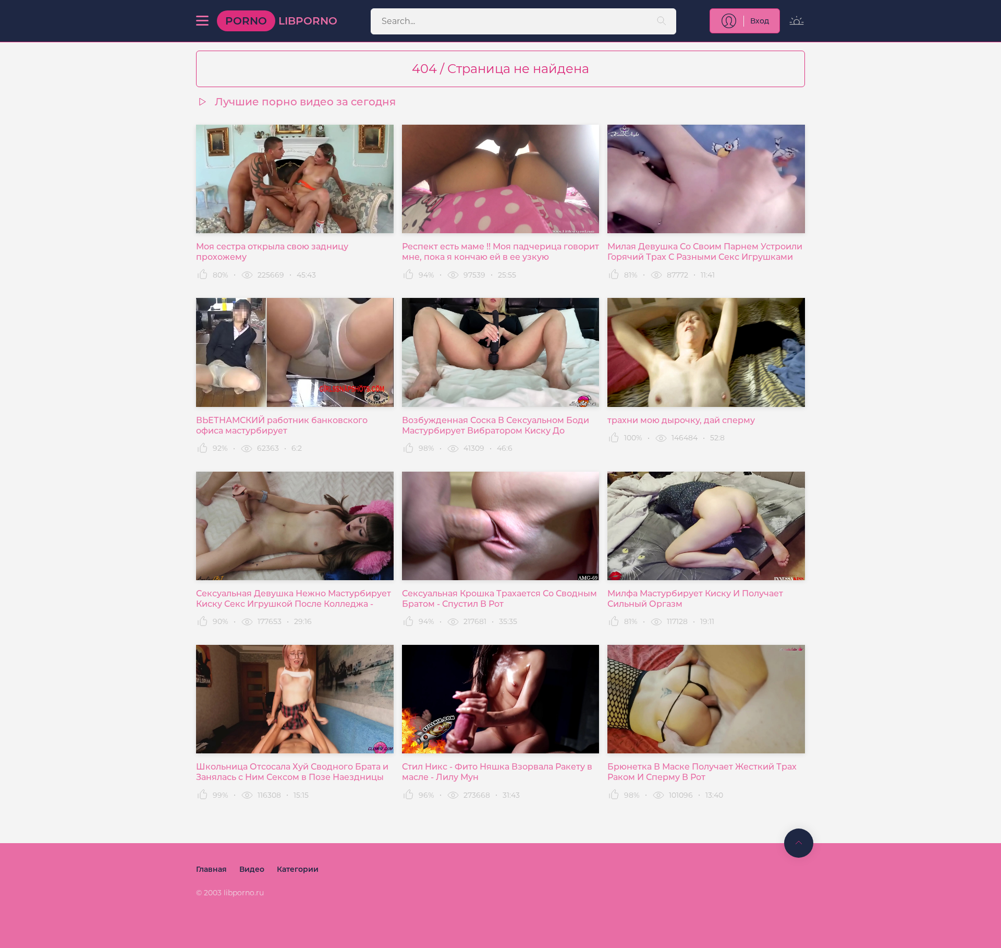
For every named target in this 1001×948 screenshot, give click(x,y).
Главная (211, 869)
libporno (281, 21)
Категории (298, 869)
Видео (251, 869)
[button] (202, 21)
